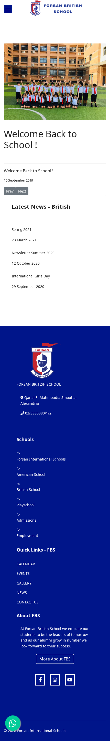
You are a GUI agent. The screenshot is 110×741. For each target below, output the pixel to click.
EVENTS (23, 573)
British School (28, 489)
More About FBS (55, 659)
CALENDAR (26, 564)
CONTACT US (28, 602)
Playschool (26, 504)
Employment (27, 535)
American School (31, 474)
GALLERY (24, 583)
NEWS (22, 592)
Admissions (26, 520)
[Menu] (8, 9)
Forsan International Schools (41, 459)
